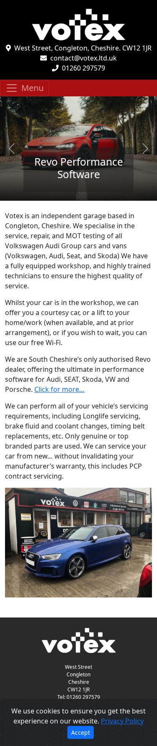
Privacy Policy (122, 721)
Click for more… (59, 389)
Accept (80, 732)
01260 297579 (83, 68)
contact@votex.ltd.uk (83, 58)
